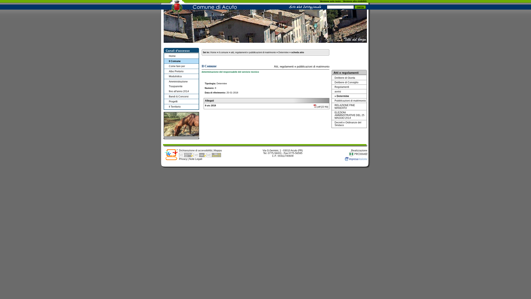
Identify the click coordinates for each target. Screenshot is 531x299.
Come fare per (177, 66)
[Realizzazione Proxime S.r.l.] (358, 155)
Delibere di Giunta (345, 77)
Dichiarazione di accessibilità (195, 150)
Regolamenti (342, 87)
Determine (283, 52)
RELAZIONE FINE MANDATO (345, 106)
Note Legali (195, 159)
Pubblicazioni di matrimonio (350, 100)
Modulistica (175, 76)
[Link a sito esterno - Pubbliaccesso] (171, 159)
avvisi (338, 91)
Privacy (183, 159)
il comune (223, 52)
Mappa (218, 150)
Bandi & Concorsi (179, 96)
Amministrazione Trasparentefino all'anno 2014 (179, 86)
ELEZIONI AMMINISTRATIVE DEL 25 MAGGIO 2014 (349, 115)
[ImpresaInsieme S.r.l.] (356, 160)
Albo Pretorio (176, 71)
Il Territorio (175, 106)
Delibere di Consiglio (346, 82)
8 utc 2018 (210, 105)
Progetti (173, 101)
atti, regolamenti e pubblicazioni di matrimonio (253, 52)
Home (172, 56)
